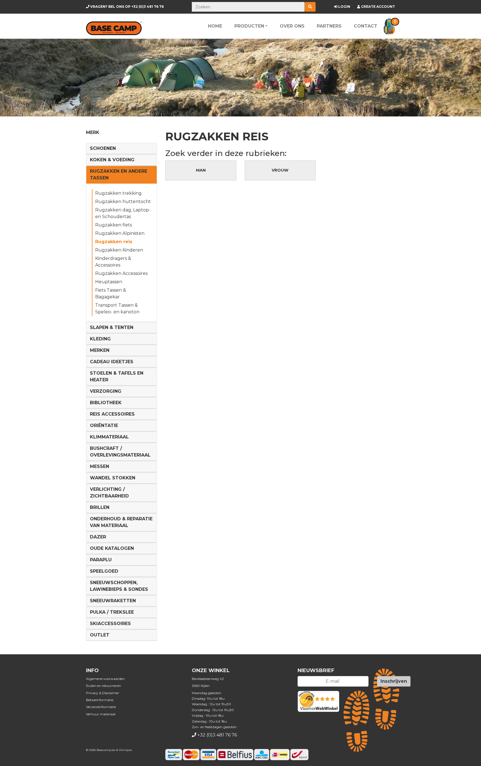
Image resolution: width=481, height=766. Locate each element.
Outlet (99, 635)
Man (201, 170)
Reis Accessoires (112, 414)
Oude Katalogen (112, 548)
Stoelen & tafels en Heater (116, 376)
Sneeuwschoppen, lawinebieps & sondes (119, 586)
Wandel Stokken (112, 477)
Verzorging (105, 391)
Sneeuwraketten (113, 600)
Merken (99, 350)
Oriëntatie (104, 425)
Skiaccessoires (110, 623)
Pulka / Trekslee (112, 612)
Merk (92, 132)
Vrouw (280, 170)
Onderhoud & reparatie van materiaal (121, 522)
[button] (389, 26)
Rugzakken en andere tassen (118, 174)
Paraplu (101, 559)
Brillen (99, 507)
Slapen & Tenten (111, 327)
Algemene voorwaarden (105, 679)
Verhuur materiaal (101, 714)
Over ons (292, 26)
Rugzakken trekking (118, 193)
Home (215, 26)
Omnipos (125, 750)
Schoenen (103, 148)
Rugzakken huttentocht (123, 201)
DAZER (98, 537)
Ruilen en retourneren (103, 686)
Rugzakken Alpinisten (119, 233)
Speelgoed (104, 571)
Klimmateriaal (109, 437)
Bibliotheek (106, 402)
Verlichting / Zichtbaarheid (109, 493)
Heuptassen (108, 281)
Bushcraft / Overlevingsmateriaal (120, 452)
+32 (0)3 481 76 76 (126, 6)
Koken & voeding (112, 159)
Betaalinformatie (99, 700)
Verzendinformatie (101, 707)
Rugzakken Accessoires (121, 273)
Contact (365, 26)
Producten (249, 26)
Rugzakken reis (113, 241)
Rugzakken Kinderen (119, 250)
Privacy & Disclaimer (102, 693)
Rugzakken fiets (113, 225)
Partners (329, 26)
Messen (99, 466)
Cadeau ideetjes (111, 361)
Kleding (100, 338)
